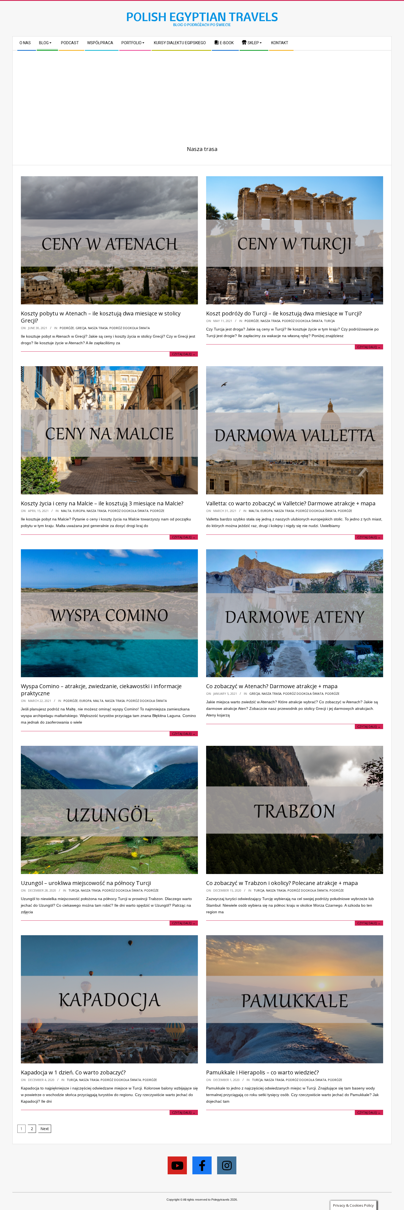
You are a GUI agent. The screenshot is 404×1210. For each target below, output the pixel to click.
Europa (79, 511)
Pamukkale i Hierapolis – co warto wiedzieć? (262, 1072)
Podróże (67, 328)
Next (44, 1128)
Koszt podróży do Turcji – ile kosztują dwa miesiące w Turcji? (284, 313)
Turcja (329, 321)
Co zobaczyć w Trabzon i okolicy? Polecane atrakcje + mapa (282, 883)
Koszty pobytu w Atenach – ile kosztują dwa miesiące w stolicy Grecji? (101, 317)
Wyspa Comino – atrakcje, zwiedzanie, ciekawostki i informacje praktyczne (101, 689)
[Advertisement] (202, 92)
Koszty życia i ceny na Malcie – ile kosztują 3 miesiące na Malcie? (102, 503)
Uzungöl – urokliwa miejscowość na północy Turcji (86, 883)
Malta (66, 511)
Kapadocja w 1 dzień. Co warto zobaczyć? (73, 1072)
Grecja (81, 328)
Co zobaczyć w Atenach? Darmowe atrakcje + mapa (271, 686)
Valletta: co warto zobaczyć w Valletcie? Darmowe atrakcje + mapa (290, 503)
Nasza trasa (98, 328)
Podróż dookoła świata (129, 328)
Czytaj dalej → (183, 354)
